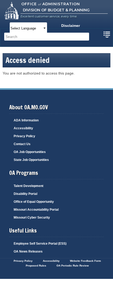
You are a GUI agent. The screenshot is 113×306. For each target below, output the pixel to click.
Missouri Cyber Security (32, 217)
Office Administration (50, 4)
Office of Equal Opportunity (34, 202)
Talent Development (28, 186)
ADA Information (26, 120)
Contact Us (22, 144)
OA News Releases (28, 251)
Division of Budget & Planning (56, 10)
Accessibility (23, 128)
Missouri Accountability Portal (36, 209)
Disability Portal (25, 194)
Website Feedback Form (85, 260)
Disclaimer (70, 25)
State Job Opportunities (31, 160)
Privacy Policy (24, 136)
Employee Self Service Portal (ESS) (40, 243)
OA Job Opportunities (30, 152)
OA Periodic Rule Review (72, 265)
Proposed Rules (36, 265)
